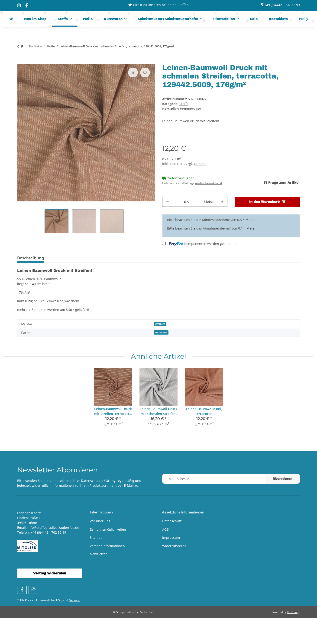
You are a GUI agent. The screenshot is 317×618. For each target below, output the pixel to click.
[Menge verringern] (167, 202)
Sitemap (96, 537)
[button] (304, 19)
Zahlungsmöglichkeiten (108, 529)
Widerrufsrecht (174, 546)
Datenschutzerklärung (98, 480)
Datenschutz (172, 521)
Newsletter (98, 554)
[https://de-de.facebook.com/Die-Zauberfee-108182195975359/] (26, 5)
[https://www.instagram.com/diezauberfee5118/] (19, 5)
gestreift (160, 323)
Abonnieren (282, 478)
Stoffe (183, 104)
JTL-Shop (292, 612)
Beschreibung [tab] (30, 258)
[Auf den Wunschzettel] (145, 72)
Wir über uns (100, 521)
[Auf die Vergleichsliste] (133, 72)
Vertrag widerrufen (49, 573)
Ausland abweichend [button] (208, 183)
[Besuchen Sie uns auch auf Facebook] (22, 590)
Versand (200, 163)
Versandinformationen (107, 546)
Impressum (171, 537)
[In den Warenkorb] (21, 61)
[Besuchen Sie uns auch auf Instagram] (33, 590)
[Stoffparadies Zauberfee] (11, 19)
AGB (165, 529)
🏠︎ (22, 46)
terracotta (161, 332)
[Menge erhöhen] (222, 202)
